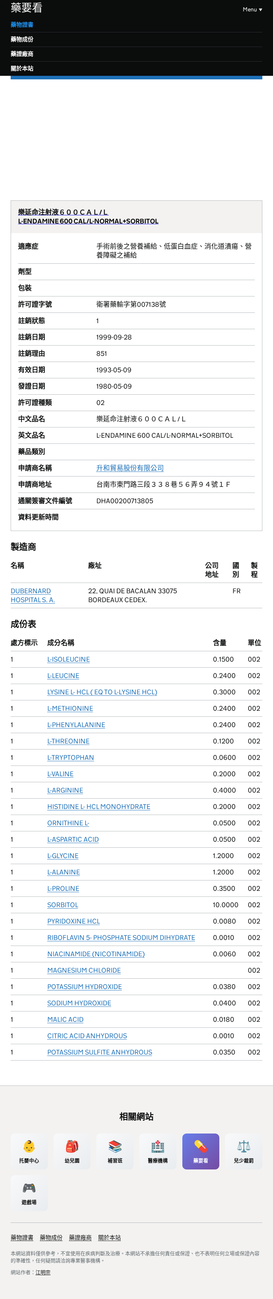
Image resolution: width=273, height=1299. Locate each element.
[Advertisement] (136, 133)
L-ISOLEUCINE (68, 659)
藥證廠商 (22, 54)
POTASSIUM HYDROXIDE (84, 987)
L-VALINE (60, 774)
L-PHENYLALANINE (76, 725)
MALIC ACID (65, 1019)
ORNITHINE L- (68, 823)
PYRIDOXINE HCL (73, 921)
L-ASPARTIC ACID (73, 839)
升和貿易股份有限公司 (130, 468)
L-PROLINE (63, 888)
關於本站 (22, 68)
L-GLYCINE (63, 856)
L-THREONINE (68, 741)
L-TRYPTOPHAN (70, 757)
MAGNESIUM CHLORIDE (84, 970)
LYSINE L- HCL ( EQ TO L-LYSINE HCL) (102, 692)
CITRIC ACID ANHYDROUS (87, 1036)
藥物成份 (22, 39)
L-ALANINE (63, 872)
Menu (250, 9)
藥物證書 (22, 24)
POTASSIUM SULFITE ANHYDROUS (99, 1052)
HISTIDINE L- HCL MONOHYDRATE (98, 807)
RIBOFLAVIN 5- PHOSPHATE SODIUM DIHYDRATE (121, 938)
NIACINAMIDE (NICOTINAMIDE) (96, 954)
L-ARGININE (65, 790)
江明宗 (43, 1272)
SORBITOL (62, 905)
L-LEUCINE (63, 676)
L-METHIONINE (70, 708)
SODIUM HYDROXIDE (79, 1003)
